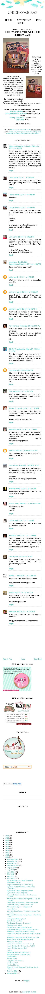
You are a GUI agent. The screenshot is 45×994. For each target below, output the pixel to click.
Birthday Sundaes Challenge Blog (18, 954)
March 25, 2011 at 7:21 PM (23, 391)
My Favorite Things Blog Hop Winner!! (20, 891)
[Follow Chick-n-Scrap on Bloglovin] (12, 785)
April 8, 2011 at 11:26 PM (26, 576)
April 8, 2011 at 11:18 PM (22, 557)
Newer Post (7, 659)
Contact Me (24, 20)
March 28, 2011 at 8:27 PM (25, 489)
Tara (10, 370)
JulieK (11, 521)
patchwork (35, 133)
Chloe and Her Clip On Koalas (20, 146)
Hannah (12, 489)
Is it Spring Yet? (12, 963)
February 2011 (12, 971)
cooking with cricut (26, 133)
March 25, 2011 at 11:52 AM (27, 292)
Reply (11, 171)
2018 (7, 842)
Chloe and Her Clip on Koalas (16, 113)
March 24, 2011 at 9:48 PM (24, 195)
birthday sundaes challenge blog (27, 132)
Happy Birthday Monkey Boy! (17, 948)
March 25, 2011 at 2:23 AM (24, 277)
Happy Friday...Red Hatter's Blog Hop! (20, 939)
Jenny (11, 195)
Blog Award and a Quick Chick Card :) (20, 885)
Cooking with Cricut (16, 118)
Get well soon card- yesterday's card (19, 927)
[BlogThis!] (34, 130)
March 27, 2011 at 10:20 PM (26, 451)
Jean (11, 178)
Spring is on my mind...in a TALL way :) (20, 944)
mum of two (13, 465)
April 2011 (11, 876)
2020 (7, 838)
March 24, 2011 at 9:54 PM (24, 208)
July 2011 (10, 870)
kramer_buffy (14, 504)
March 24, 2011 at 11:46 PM (30, 264)
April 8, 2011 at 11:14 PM (26, 535)
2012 (7, 855)
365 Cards (20, 120)
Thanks (9, 950)
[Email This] (32, 130)
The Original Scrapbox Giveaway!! (18, 923)
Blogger (26, 981)
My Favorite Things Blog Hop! (17, 893)
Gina (10, 557)
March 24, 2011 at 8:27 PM (24, 178)
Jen (10, 237)
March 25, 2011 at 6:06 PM (23, 370)
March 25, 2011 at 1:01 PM (27, 309)
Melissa (12, 451)
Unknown (12, 292)
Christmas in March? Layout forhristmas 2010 (22, 929)
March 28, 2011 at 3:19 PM (29, 465)
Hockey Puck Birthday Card (16, 919)
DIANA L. (12, 576)
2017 (7, 844)
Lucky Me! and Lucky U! (15, 961)
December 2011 (13, 859)
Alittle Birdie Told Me (14, 882)
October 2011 (12, 863)
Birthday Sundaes (16, 111)
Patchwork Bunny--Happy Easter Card (20, 905)
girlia (11, 277)
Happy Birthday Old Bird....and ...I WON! (21, 946)
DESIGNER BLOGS (29, 992)
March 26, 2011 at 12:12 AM (28, 408)
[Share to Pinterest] (40, 130)
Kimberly (12, 535)
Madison (12, 429)
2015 (7, 848)
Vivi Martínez (14, 326)
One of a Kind (11, 956)
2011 (7, 857)
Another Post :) (12, 959)
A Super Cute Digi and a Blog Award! (19, 907)
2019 (7, 840)
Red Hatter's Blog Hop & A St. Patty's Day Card (23, 937)
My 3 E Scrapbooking (17, 349)
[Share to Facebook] (38, 130)
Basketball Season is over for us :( (18, 952)
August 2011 (11, 868)
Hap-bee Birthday (13, 965)
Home (8, 20)
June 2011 (11, 872)
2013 (7, 853)
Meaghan (12, 612)
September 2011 (13, 865)
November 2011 (13, 861)
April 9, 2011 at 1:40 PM (26, 612)
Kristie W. (13, 408)
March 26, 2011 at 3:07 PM (26, 429)
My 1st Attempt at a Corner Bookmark (20, 880)
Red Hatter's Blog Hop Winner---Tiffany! (20, 931)
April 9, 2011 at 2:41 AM (24, 593)
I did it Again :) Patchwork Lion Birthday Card (22, 902)
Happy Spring (11, 909)
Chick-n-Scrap (22, 12)
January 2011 (12, 973)
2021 (7, 836)
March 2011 (11, 878)
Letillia (11, 593)
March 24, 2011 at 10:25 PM (23, 237)
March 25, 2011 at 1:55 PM (30, 326)
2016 (7, 846)
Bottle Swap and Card (14, 921)
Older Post (38, 659)
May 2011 (11, 874)
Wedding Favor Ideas (14, 925)
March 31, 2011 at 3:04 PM (30, 504)
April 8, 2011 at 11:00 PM (24, 521)
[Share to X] (36, 130)
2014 (7, 851)
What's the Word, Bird (14, 942)
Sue (10, 391)
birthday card (12, 132)
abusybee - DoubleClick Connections (18, 263)
